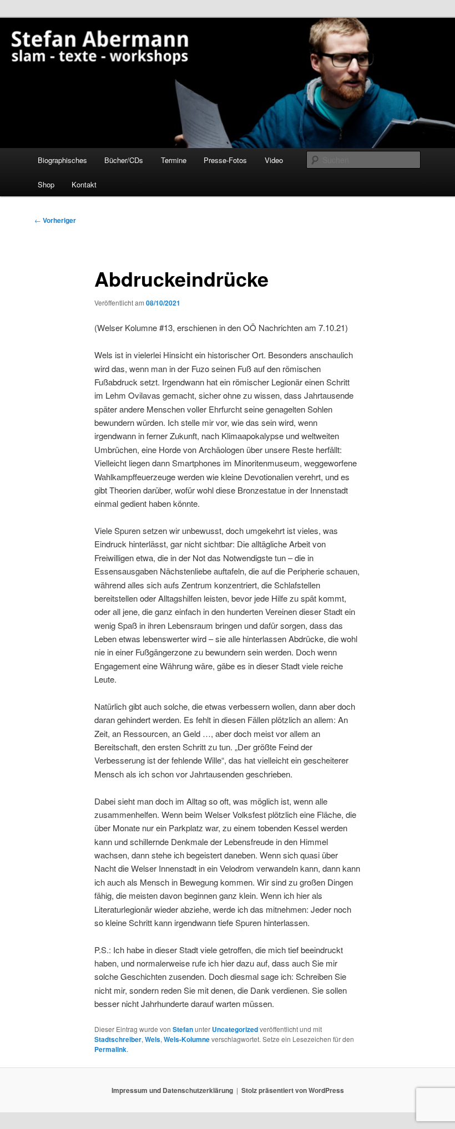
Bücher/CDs (123, 160)
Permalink (110, 1049)
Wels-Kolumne (187, 1039)
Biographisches (62, 160)
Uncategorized (235, 1029)
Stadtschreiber (117, 1039)
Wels (152, 1039)
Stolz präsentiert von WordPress (292, 1090)
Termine (173, 160)
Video (274, 160)
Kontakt (84, 184)
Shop (46, 184)
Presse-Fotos (225, 160)
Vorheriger (55, 220)
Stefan (183, 1029)
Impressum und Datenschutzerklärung (172, 1090)
